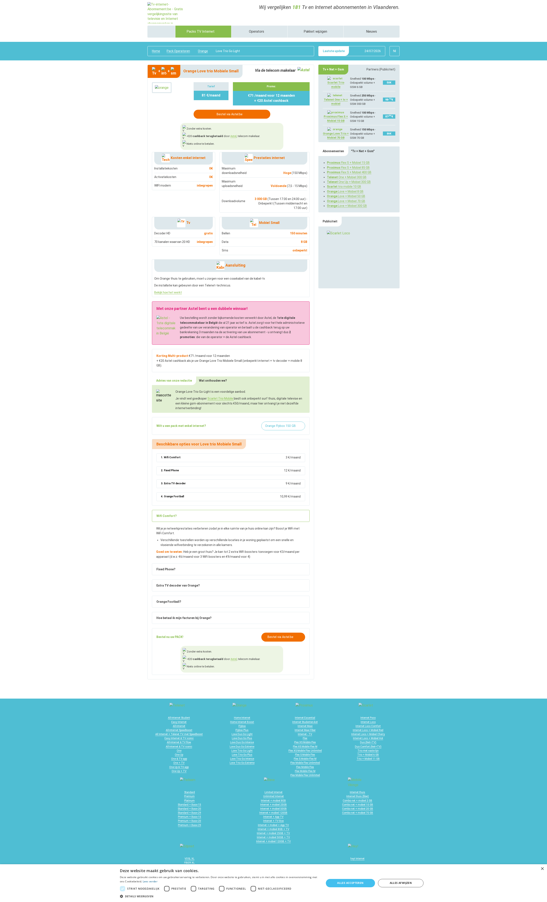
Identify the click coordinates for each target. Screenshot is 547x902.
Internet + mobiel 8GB (273, 800)
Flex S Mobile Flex (305, 754)
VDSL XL (189, 858)
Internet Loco (368, 722)
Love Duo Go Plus (242, 738)
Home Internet (242, 717)
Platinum (189, 800)
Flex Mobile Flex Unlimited (305, 762)
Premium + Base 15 (189, 816)
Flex (305, 738)
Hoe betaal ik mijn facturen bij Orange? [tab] (184, 618)
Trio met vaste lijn (368, 750)
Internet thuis (357, 792)
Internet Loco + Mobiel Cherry (368, 734)
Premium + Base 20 (189, 820)
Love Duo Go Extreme (242, 746)
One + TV (179, 762)
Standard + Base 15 (189, 804)
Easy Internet (179, 722)
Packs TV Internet (201, 31)
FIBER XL (189, 862)
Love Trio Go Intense (242, 758)
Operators (257, 31)
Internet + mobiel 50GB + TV (273, 837)
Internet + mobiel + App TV (273, 825)
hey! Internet (357, 858)
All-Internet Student (179, 717)
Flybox (242, 726)
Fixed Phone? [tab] (165, 569)
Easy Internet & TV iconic (179, 738)
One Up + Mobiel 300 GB (349, 182)
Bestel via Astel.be (230, 114)
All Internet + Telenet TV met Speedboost (179, 734)
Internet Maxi (305, 726)
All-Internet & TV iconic (179, 746)
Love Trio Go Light (242, 750)
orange (203, 51)
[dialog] (273, 883)
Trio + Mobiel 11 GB (368, 758)
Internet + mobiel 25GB (273, 804)
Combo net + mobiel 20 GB (357, 808)
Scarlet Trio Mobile (220, 398)
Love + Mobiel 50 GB (346, 196)
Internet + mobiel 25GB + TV (273, 833)
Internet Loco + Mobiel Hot (368, 738)
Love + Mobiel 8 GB (345, 191)
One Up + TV (179, 771)
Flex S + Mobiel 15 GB (348, 162)
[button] (219, 896)
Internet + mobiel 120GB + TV (273, 841)
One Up (179, 754)
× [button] (542, 868)
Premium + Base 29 (189, 825)
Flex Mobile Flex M (305, 771)
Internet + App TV (273, 816)
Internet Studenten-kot (305, 722)
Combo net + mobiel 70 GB (357, 812)
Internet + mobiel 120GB (273, 812)
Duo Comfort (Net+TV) (368, 746)
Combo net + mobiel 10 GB (357, 804)
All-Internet (179, 726)
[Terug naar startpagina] (166, 12)
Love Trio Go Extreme (242, 762)
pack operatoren (178, 51)
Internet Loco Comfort (368, 726)
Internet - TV (305, 734)
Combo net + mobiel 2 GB (357, 800)
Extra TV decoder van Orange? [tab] (178, 585)
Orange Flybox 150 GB (281, 426)
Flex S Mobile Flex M (305, 758)
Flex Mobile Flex (305, 767)
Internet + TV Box (273, 820)
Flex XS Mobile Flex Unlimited (305, 750)
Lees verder (150, 881)
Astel (233, 136)
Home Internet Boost (242, 722)
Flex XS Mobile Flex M (305, 746)
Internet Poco (368, 717)
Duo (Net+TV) (368, 742)
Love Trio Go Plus (242, 754)
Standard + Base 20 (189, 808)
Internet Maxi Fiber (305, 730)
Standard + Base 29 (189, 812)
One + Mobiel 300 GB (346, 177)
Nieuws (371, 31)
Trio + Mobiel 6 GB (368, 754)
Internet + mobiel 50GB (273, 808)
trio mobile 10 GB (344, 186)
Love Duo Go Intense (242, 742)
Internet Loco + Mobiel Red (368, 730)
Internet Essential (305, 717)
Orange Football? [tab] (168, 601)
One (179, 750)
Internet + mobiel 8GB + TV (273, 829)
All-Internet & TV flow (179, 742)
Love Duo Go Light (242, 734)
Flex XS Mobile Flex (305, 742)
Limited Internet (273, 792)
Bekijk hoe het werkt (168, 292)
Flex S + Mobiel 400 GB (349, 172)
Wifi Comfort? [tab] (166, 516)
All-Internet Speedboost (179, 730)
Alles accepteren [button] (350, 883)
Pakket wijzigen (315, 31)
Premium (189, 796)
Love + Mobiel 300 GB (347, 205)
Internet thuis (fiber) (357, 796)
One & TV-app (179, 758)
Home (156, 51)
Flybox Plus (242, 730)
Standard (189, 792)
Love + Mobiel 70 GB (346, 201)
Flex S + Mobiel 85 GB (348, 167)
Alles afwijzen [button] (401, 883)
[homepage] (161, 32)
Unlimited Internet (273, 796)
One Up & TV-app (179, 767)
